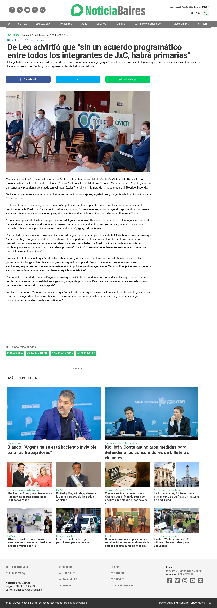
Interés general (124, 585)
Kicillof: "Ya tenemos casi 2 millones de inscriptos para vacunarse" (171, 542)
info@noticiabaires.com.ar (184, 570)
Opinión (118, 573)
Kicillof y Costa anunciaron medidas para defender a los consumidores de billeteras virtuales (147, 452)
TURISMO (120, 24)
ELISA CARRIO (15, 353)
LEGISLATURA (43, 24)
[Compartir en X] (78, 79)
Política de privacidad (75, 602)
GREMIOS (101, 24)
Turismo (66, 585)
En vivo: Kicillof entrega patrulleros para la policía (72, 541)
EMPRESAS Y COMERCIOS (147, 24)
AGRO (84, 24)
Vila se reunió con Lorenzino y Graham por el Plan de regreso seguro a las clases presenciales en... (126, 498)
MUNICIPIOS (65, 24)
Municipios (68, 573)
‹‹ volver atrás (78, 368)
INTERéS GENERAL (179, 24)
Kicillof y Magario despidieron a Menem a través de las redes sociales (76, 497)
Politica (66, 567)
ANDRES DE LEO (86, 353)
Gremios (119, 579)
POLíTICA (22, 24)
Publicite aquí (17, 573)
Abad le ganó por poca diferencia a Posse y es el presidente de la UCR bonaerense (29, 497)
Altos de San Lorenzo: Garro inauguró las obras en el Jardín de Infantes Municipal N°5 (29, 542)
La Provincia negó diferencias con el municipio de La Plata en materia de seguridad (176, 497)
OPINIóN (202, 24)
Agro (116, 567)
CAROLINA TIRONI (37, 353)
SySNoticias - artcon (186, 602)
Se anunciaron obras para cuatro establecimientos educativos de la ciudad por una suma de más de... (127, 542)
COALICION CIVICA (62, 353)
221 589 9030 (185, 574)
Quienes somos (18, 567)
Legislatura (69, 579)
